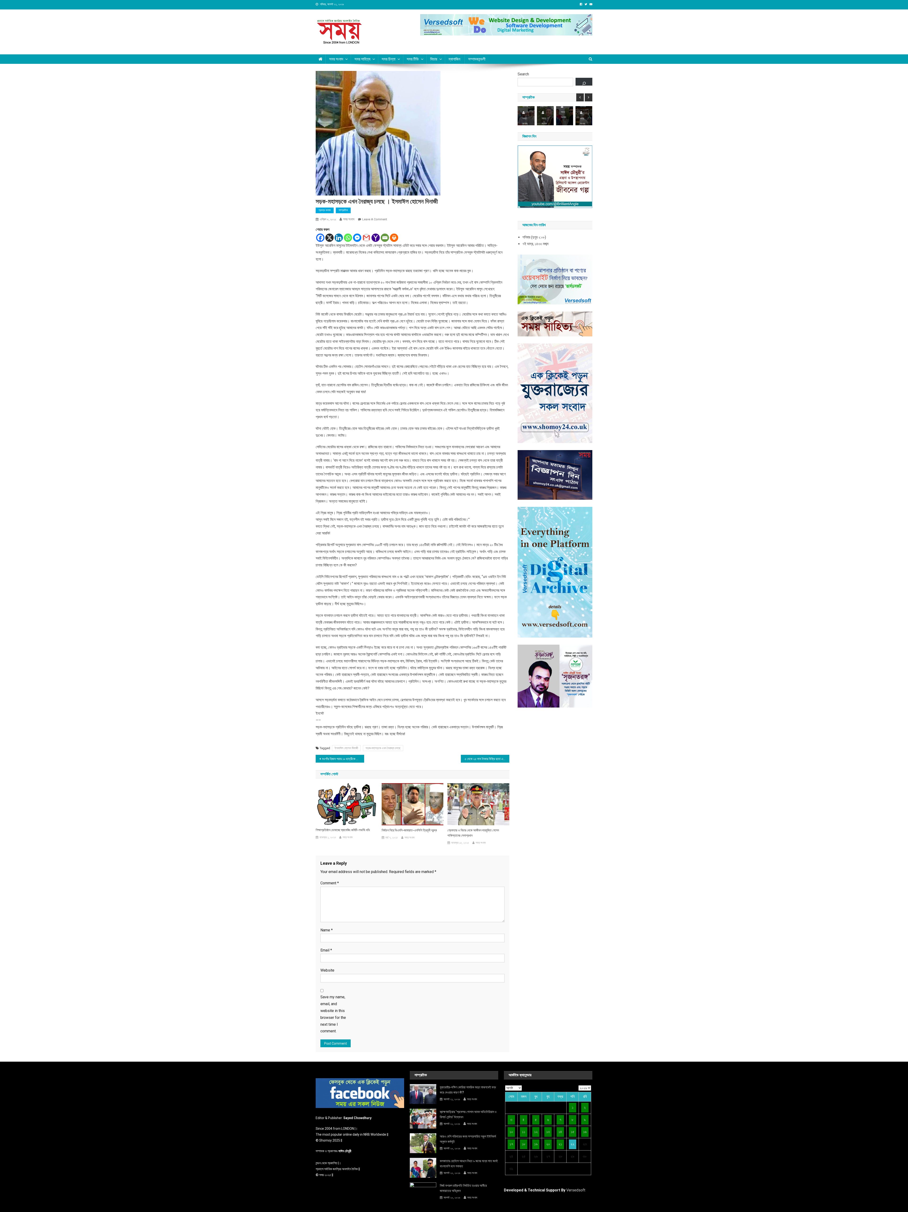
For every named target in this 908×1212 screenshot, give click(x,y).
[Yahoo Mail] (375, 238)
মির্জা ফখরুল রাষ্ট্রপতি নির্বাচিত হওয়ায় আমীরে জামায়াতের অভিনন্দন (463, 1188)
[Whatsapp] (348, 238)
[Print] (394, 238)
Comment (329, 883)
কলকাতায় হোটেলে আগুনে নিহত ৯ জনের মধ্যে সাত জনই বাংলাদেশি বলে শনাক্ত (469, 1163)
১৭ (511, 1144)
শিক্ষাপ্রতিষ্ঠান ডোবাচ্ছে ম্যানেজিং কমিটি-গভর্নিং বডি (343, 830)
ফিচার (433, 59)
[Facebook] (320, 238)
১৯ (536, 1144)
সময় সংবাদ (336, 59)
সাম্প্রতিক (343, 210)
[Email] (385, 238)
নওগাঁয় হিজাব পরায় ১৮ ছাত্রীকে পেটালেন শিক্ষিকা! (343, 759)
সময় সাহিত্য (362, 59)
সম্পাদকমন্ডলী (476, 59)
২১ (560, 1144)
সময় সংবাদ (348, 219)
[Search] (584, 82)
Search (523, 74)
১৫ (572, 1131)
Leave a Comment (374, 219)
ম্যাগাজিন (454, 59)
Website (327, 970)
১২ (536, 1131)
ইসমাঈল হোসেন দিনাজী (346, 748)
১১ (523, 1131)
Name (326, 930)
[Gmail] (366, 238)
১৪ (560, 1131)
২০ (548, 1144)
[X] (329, 238)
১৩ (548, 1131)
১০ (511, 1131)
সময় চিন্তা (388, 59)
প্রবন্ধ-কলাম (325, 210)
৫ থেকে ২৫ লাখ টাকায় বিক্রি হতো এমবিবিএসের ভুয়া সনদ (487, 759)
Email (326, 950)
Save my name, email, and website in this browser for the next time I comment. (333, 1014)
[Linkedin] (339, 238)
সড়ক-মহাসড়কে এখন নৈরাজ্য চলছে (383, 748)
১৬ (585, 1131)
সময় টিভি (413, 59)
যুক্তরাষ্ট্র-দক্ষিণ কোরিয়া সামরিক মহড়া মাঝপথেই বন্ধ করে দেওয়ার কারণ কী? (468, 1089)
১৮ (523, 1144)
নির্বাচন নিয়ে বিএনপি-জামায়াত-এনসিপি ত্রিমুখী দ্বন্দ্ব (409, 830)
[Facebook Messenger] (357, 238)
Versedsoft (575, 1190)
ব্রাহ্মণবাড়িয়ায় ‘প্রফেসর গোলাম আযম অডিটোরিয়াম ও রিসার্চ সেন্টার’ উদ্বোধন (468, 1114)
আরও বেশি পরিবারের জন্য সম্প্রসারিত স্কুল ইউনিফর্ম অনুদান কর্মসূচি (468, 1138)
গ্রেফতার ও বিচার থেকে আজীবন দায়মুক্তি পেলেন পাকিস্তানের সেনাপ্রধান (473, 832)
